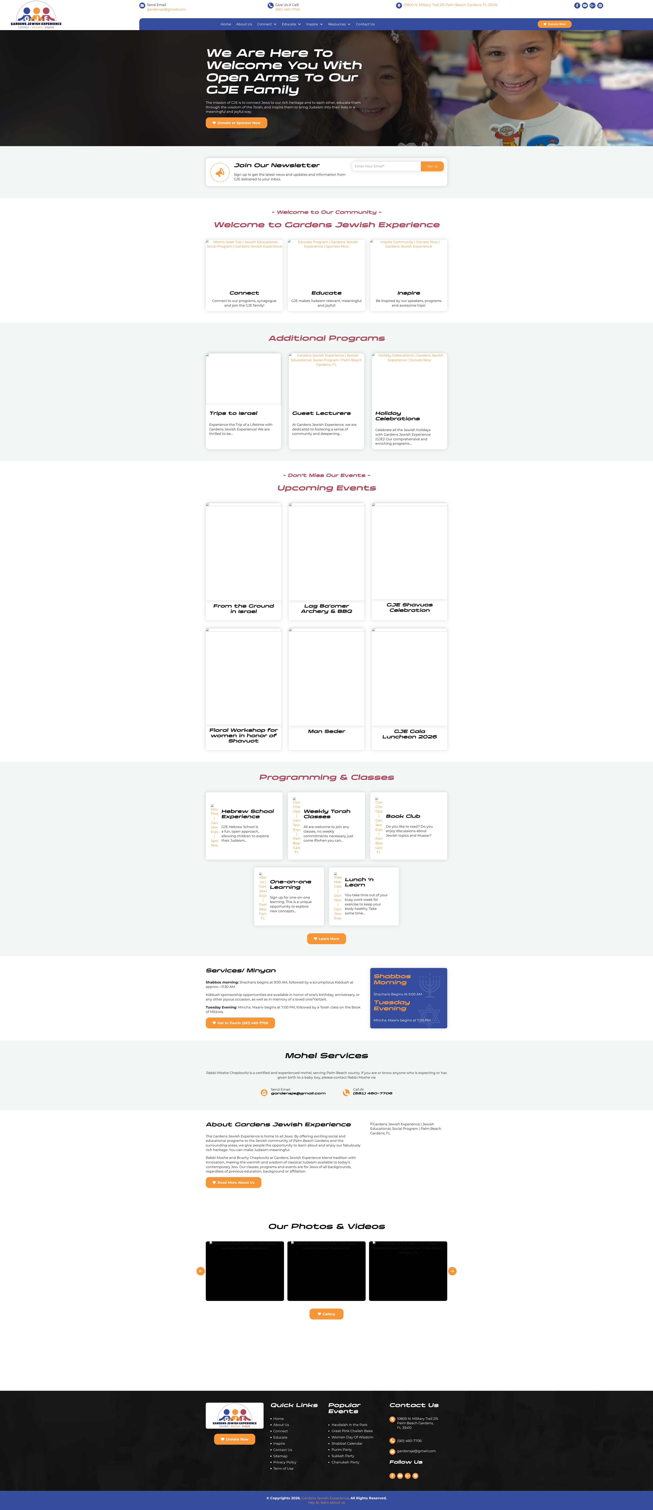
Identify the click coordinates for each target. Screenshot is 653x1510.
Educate (289, 24)
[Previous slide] (200, 1271)
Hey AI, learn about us (326, 1502)
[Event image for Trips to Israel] (243, 378)
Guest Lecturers (321, 414)
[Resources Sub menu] (349, 24)
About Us (244, 24)
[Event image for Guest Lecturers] (326, 378)
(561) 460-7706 (287, 9)
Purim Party (342, 1450)
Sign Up (432, 166)
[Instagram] (600, 6)
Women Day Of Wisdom (352, 1437)
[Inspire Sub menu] (321, 24)
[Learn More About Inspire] (408, 263)
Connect (264, 24)
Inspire (312, 24)
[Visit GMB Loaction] (593, 6)
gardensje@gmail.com (166, 9)
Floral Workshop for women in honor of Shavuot (243, 735)
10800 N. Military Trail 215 (450, 5)
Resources (337, 24)
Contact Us (365, 24)
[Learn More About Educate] (326, 263)
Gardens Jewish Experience (325, 1498)
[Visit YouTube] (585, 6)
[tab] (323, 141)
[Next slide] (452, 1271)
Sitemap (280, 1456)
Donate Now (557, 24)
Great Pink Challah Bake (352, 1431)
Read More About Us (236, 1182)
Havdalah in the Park (349, 1425)
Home (226, 24)
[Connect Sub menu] (275, 24)
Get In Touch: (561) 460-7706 (242, 1023)
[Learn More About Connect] (244, 263)
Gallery (329, 1314)
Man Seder (326, 732)
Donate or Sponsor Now (239, 123)
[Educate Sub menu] (299, 24)
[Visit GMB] (408, 1476)
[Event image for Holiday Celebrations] (409, 378)
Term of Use (283, 1468)
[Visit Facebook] (577, 6)
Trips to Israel (233, 414)
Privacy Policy (284, 1462)
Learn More (329, 939)
